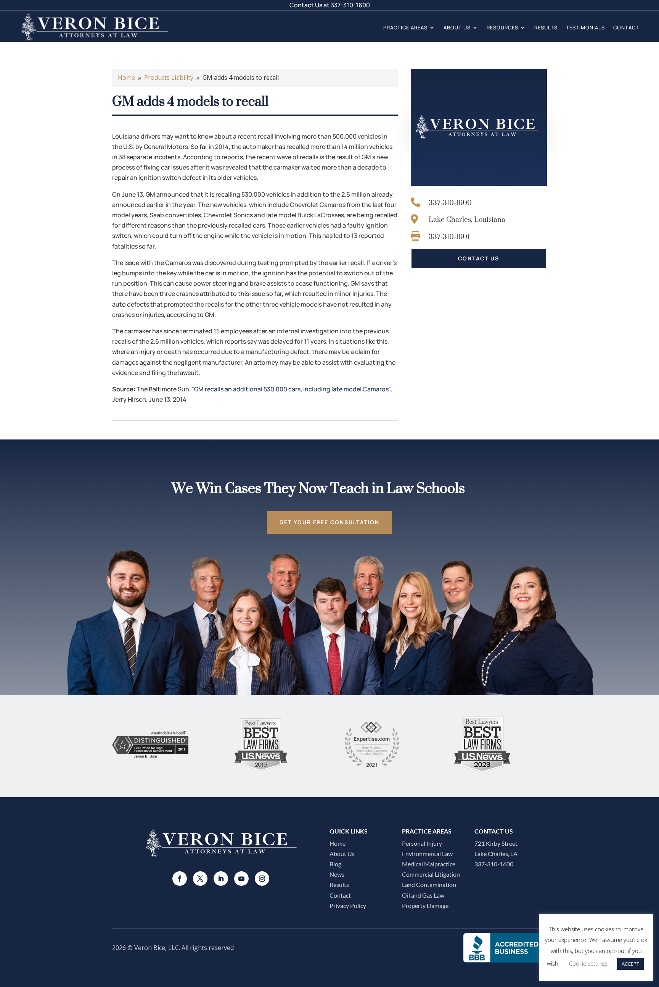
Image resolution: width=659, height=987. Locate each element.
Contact (626, 27)
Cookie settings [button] (588, 963)
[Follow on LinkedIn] (221, 878)
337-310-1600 (350, 5)
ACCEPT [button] (630, 963)
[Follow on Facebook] (179, 878)
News (337, 874)
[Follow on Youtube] (241, 878)
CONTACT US (478, 258)
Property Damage (425, 905)
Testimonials (585, 27)
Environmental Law (427, 853)
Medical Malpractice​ (428, 863)
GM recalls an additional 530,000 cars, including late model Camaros (291, 389)
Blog (335, 863)
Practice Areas (405, 27)
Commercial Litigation (431, 874)
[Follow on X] (200, 878)
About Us (457, 27)
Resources (502, 27)
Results (546, 27)
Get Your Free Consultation (329, 522)
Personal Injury (422, 843)
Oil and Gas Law (423, 895)
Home (338, 843)
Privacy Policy (348, 905)
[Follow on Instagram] (262, 878)
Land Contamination (429, 884)
